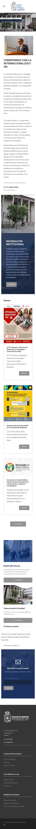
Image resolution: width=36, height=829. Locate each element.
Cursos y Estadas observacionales (14, 806)
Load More (18, 524)
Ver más (24, 373)
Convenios (7, 762)
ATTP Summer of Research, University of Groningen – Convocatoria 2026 (17, 349)
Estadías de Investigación (11, 803)
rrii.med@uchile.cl (8, 742)
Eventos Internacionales (11, 783)
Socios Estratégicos (10, 759)
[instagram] (4, 824)
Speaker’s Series (9, 780)
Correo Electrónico (11, 679)
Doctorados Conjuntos (10, 800)
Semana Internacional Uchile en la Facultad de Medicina (17, 427)
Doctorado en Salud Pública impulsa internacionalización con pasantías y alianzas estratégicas (18, 483)
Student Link (7, 786)
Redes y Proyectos (9, 765)
